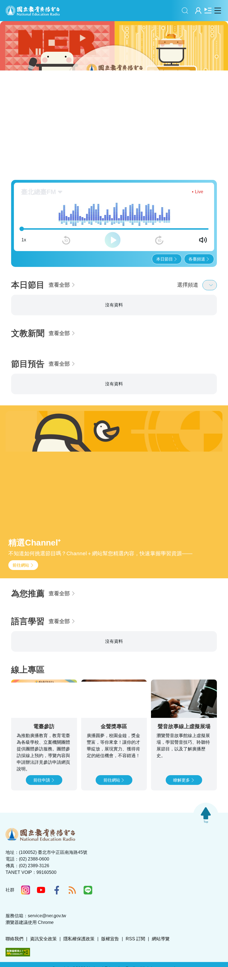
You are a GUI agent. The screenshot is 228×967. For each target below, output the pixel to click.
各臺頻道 (197, 259)
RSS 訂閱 (135, 938)
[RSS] (72, 890)
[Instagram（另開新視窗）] (25, 890)
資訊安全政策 (43, 938)
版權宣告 (110, 938)
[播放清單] (208, 10)
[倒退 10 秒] (66, 240)
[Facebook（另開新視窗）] (56, 890)
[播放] (112, 240)
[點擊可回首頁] (33, 11)
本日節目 (164, 259)
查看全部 (59, 285)
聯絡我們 (14, 938)
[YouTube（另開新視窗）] (41, 890)
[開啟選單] (217, 10)
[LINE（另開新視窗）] (87, 890)
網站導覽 (161, 938)
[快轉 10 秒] (159, 240)
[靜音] (203, 240)
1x (23, 239)
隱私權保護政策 (79, 938)
